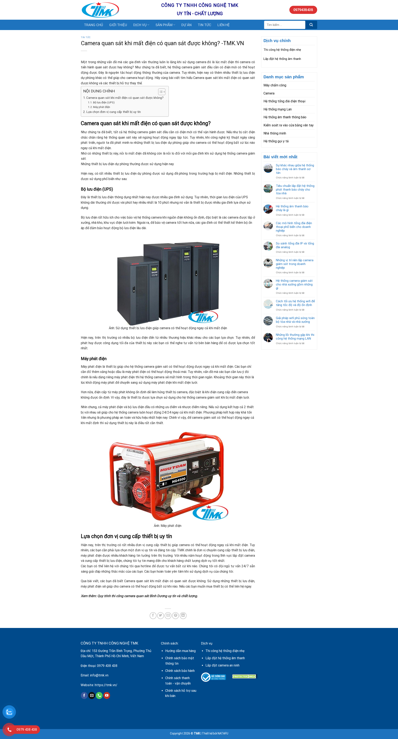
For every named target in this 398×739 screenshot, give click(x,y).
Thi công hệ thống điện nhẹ (282, 50)
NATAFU (223, 733)
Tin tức (86, 37)
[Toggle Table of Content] (159, 91)
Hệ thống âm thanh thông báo (284, 117)
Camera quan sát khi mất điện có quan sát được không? (125, 98)
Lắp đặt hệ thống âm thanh (282, 59)
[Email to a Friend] (168, 615)
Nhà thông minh (274, 133)
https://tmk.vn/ (106, 685)
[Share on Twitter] (160, 615)
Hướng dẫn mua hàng (180, 651)
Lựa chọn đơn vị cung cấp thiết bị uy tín (113, 112)
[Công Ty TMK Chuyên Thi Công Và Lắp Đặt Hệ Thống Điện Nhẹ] (118, 10)
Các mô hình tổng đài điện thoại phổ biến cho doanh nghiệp (294, 226)
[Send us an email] (91, 695)
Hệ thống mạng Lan (277, 109)
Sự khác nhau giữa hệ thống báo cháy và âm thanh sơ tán (295, 169)
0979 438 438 (107, 666)
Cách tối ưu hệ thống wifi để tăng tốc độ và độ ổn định (295, 303)
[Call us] (99, 695)
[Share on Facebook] (153, 615)
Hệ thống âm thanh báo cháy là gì (292, 208)
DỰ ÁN (186, 25)
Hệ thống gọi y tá (276, 141)
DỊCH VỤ (140, 25)
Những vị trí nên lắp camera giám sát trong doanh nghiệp (294, 264)
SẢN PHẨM (163, 25)
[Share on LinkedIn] (183, 615)
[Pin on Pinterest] (175, 615)
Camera (268, 93)
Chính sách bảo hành (180, 671)
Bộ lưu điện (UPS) (104, 102)
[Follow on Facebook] (84, 695)
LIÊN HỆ (223, 25)
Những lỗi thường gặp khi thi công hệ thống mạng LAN (295, 336)
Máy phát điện (101, 107)
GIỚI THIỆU (118, 25)
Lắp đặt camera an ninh (222, 665)
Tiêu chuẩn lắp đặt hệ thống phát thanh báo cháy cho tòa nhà (295, 189)
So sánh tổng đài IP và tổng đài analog (295, 245)
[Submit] (311, 25)
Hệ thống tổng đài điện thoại (284, 101)
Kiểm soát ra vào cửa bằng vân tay (288, 125)
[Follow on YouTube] (106, 695)
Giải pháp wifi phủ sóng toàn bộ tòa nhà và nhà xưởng (295, 320)
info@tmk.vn (99, 675)
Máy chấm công (274, 85)
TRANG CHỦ (93, 25)
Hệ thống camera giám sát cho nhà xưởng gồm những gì (294, 284)
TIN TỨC (204, 25)
